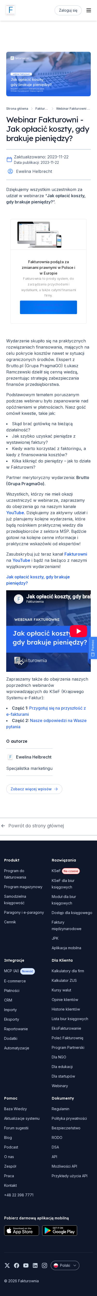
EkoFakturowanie (66, 1028)
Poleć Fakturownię (67, 1038)
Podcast (11, 1147)
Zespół (10, 1166)
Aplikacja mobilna (66, 948)
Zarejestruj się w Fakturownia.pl (48, 307)
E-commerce (15, 981)
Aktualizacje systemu (22, 1118)
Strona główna (17, 109)
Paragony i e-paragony (24, 912)
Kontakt (10, 1185)
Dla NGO (59, 1057)
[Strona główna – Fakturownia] (10, 10)
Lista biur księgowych (70, 1019)
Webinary (60, 1086)
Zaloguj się (68, 10)
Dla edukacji (62, 1066)
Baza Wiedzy (15, 1109)
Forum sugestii (16, 1128)
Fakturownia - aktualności (42, 109)
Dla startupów (63, 1076)
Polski (65, 1265)
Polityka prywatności (69, 1118)
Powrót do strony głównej (36, 825)
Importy (10, 1009)
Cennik (10, 922)
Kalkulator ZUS (64, 980)
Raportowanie (16, 1029)
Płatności (11, 990)
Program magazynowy (23, 887)
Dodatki (10, 1038)
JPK (55, 938)
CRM (8, 1000)
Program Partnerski (68, 1047)
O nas (9, 1156)
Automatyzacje (16, 1048)
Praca (9, 1176)
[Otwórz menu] (89, 10)
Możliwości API (64, 1166)
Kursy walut (61, 990)
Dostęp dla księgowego (72, 912)
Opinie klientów (65, 999)
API (54, 1156)
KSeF (65, 870)
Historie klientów (66, 1009)
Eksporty (11, 1019)
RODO (57, 1137)
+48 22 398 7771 (18, 1195)
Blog (8, 1137)
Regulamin (60, 1109)
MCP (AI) (18, 971)
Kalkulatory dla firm (68, 971)
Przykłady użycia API (69, 1176)
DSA (55, 1147)
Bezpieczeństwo (66, 1128)
